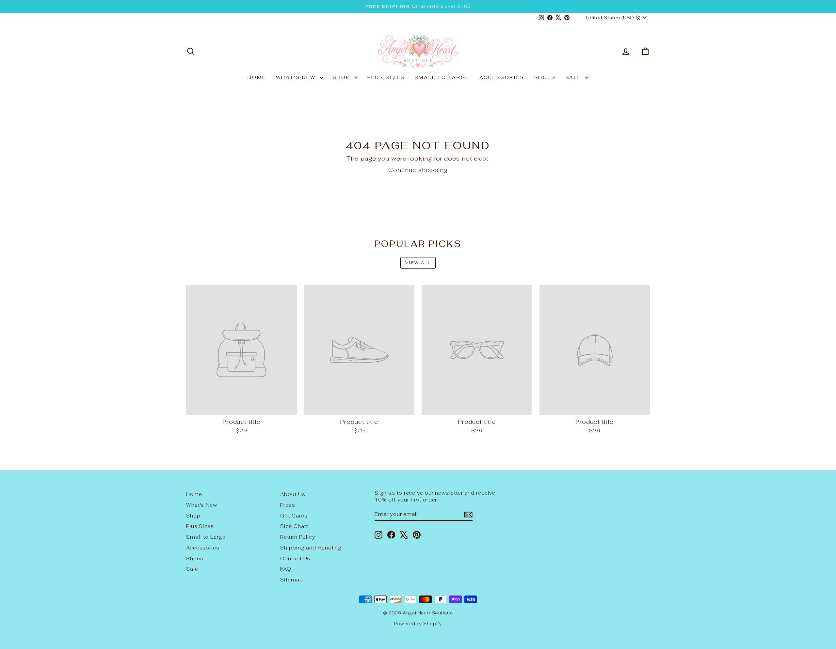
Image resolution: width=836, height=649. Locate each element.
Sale (575, 77)
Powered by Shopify (418, 623)
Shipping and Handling (311, 548)
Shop (343, 77)
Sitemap (291, 580)
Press (287, 505)
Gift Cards (294, 516)
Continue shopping (418, 170)
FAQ (285, 569)
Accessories (501, 77)
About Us (292, 494)
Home (257, 77)
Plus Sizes (386, 77)
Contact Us (295, 558)
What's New (297, 77)
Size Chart (294, 526)
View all (418, 262)
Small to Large (442, 77)
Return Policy (297, 537)
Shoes (545, 77)
